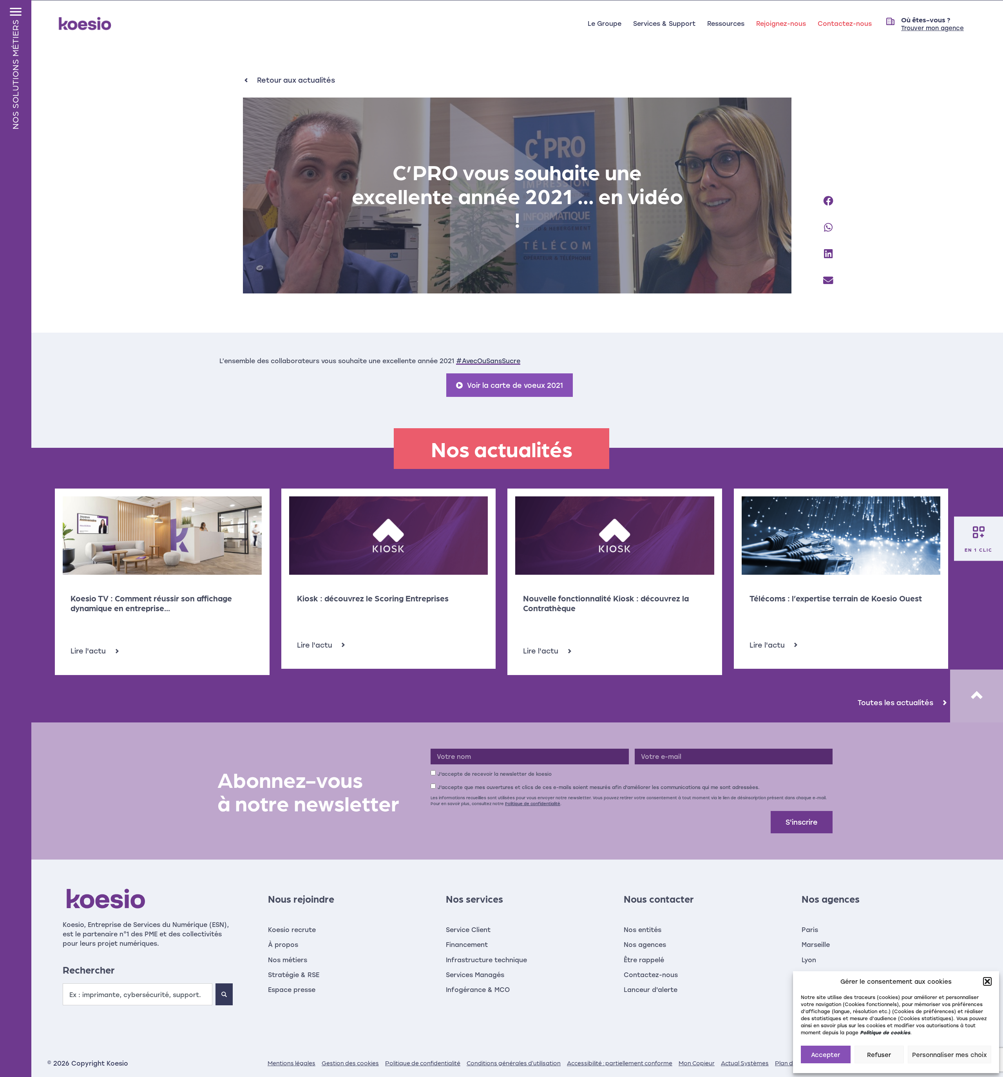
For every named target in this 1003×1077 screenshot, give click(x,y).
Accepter (825, 1055)
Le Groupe (604, 23)
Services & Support (664, 23)
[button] (987, 981)
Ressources (725, 23)
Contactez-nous (845, 23)
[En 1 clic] (979, 532)
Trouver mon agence (932, 28)
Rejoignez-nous (781, 23)
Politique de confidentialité (532, 803)
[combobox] (137, 994)
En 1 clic (978, 549)
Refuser (879, 1055)
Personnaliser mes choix (949, 1055)
